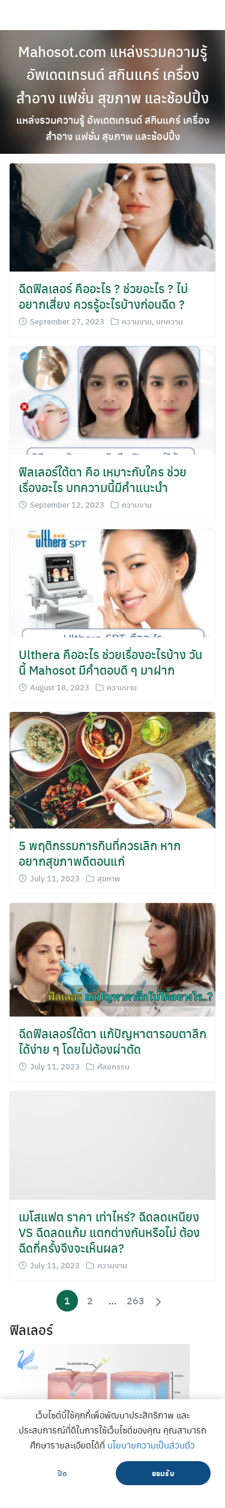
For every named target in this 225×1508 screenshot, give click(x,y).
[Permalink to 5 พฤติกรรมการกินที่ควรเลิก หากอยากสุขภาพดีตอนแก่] (112, 768)
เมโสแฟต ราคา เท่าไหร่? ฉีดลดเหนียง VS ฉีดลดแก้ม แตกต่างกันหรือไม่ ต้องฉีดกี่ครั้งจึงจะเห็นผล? (109, 1232)
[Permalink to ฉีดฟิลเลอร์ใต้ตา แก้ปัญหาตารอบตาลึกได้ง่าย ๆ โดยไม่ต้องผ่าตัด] (112, 958)
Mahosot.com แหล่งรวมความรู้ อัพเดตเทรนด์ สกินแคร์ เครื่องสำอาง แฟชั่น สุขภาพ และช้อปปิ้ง (112, 92)
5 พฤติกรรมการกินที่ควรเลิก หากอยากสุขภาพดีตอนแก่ (100, 852)
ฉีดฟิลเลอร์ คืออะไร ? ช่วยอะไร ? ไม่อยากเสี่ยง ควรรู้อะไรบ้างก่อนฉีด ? (103, 295)
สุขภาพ (108, 878)
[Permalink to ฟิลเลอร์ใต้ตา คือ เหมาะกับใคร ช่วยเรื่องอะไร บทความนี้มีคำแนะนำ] (112, 398)
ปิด (62, 1473)
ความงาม (137, 321)
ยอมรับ (163, 1473)
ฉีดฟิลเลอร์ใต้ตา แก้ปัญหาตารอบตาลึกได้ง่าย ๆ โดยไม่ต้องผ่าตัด (112, 1040)
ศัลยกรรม (113, 1066)
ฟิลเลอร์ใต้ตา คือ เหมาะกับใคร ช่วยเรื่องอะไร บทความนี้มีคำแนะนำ (103, 479)
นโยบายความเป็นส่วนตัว (151, 1445)
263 (136, 1300)
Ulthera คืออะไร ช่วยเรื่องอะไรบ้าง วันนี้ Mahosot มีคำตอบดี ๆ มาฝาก (110, 661)
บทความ (169, 321)
